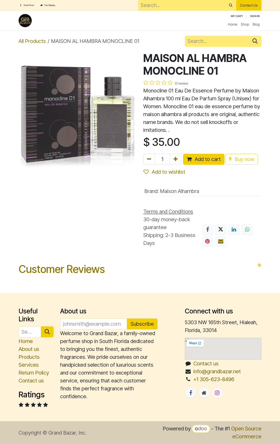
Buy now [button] (243, 159)
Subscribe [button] (142, 324)
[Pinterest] (207, 241)
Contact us (31, 380)
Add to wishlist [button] (167, 172)
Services (29, 365)
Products (29, 357)
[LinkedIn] (234, 229)
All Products (32, 41)
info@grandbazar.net (217, 371)
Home (26, 341)
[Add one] (175, 159)
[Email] (220, 241)
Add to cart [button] (207, 159)
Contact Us (249, 5)
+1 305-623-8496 (213, 379)
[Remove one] (149, 159)
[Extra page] (204, 392)
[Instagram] (217, 392)
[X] (220, 229)
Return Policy (34, 373)
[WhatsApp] (247, 229)
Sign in (255, 16)
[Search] (230, 5)
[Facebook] (207, 229)
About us (29, 349)
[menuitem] (232, 24)
